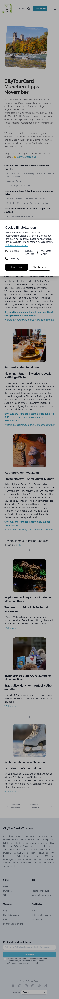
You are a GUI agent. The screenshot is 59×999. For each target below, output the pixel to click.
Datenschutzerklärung (16, 245)
